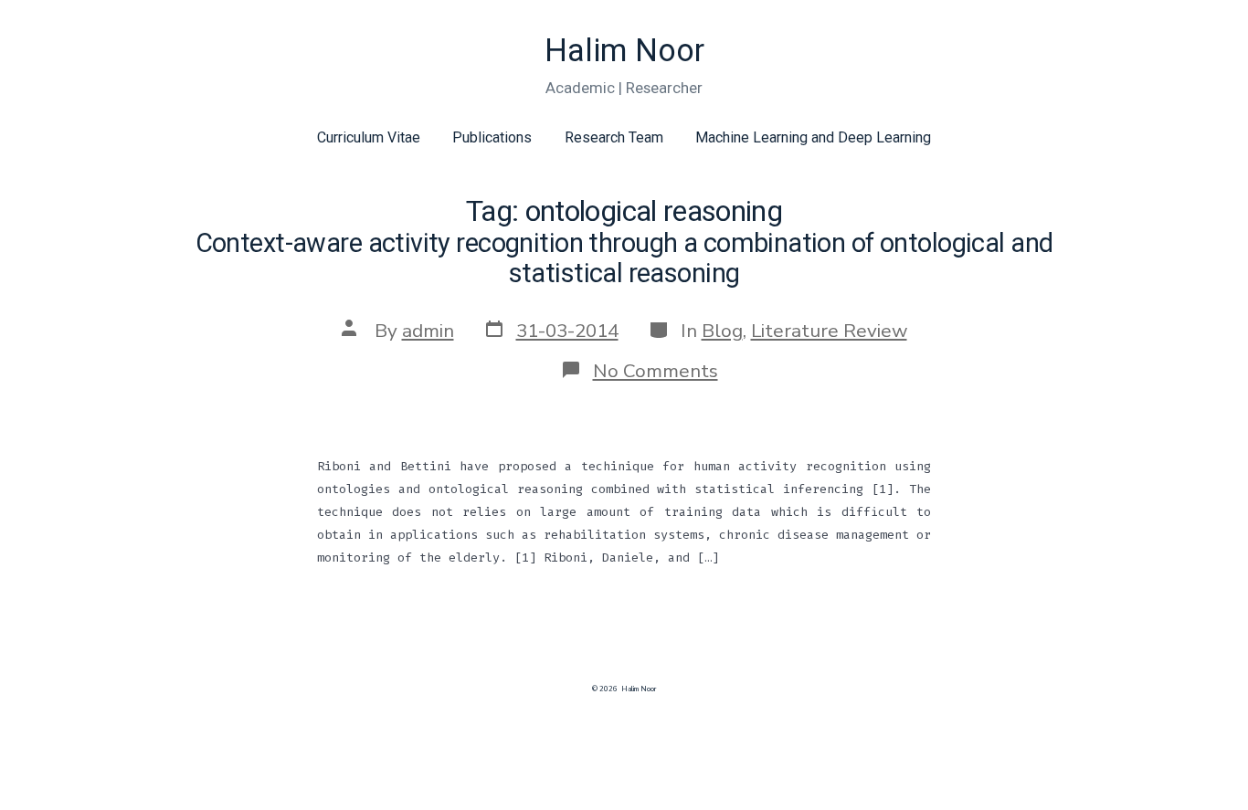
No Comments (655, 371)
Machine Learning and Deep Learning (813, 137)
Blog (722, 330)
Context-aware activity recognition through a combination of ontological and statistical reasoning (624, 258)
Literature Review (829, 330)
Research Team (614, 137)
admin (428, 330)
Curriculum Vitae (368, 137)
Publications (492, 137)
